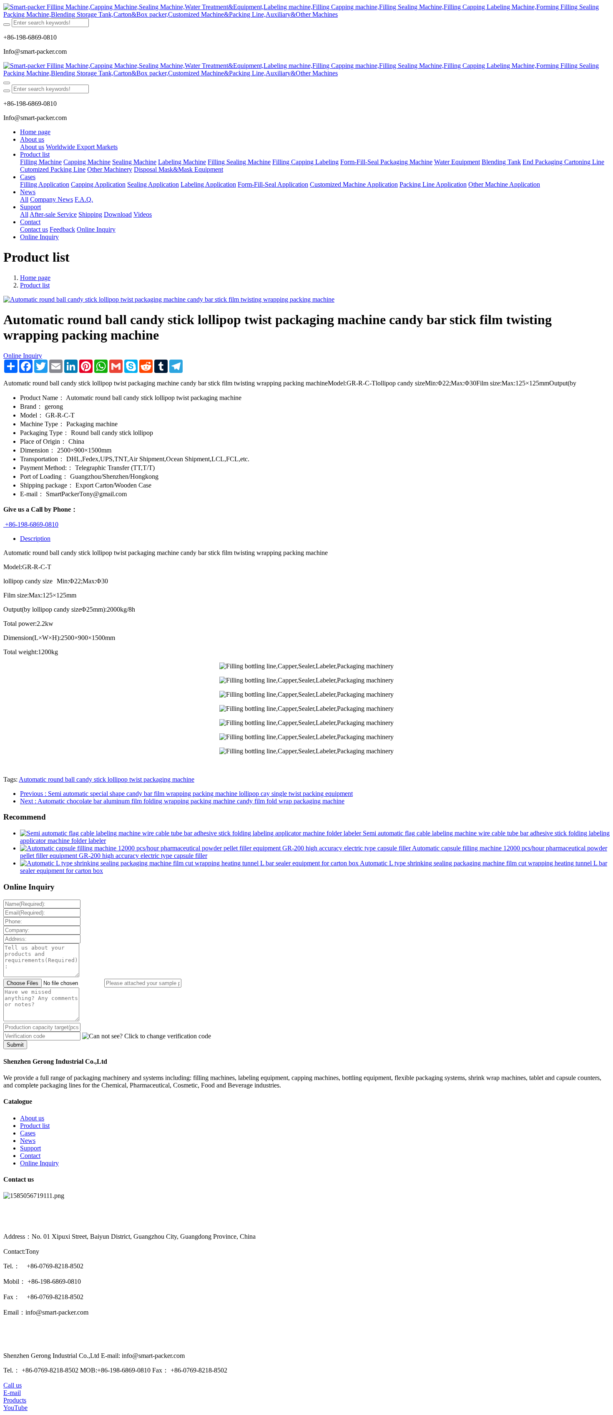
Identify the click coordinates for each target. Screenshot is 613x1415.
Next (182, 801)
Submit (15, 1045)
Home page (35, 131)
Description (35, 538)
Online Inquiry (22, 355)
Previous (186, 793)
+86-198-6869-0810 (30, 524)
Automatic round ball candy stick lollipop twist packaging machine (106, 779)
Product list (35, 285)
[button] (146, 1036)
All (24, 199)
